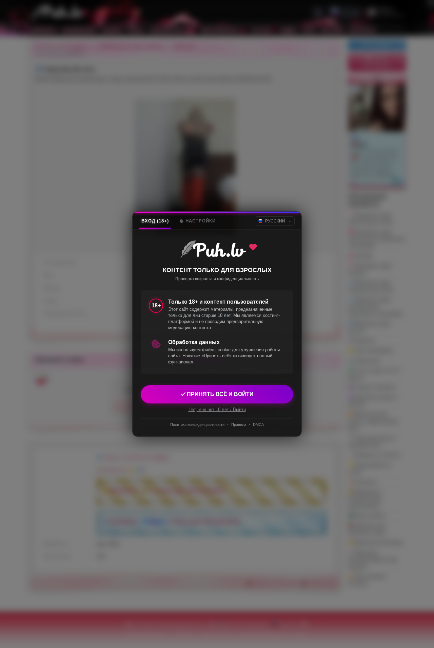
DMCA (258, 424)
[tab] (155, 221)
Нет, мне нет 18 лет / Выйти (217, 409)
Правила (238, 424)
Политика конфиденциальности (197, 424)
